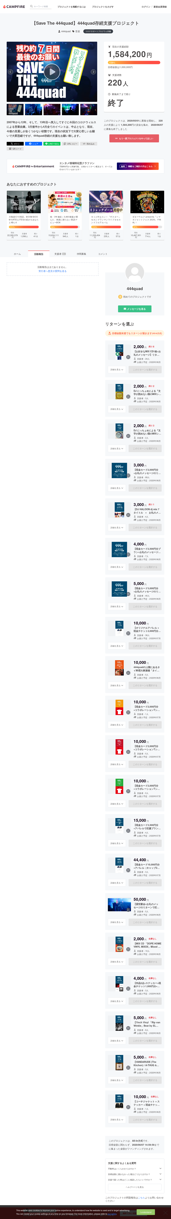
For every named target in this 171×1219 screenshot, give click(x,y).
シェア (35, 143)
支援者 (59, 253)
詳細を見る (116, 369)
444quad (66, 31)
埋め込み (91, 143)
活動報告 (38, 254)
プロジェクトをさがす (103, 6)
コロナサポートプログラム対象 (98, 31)
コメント (103, 253)
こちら (141, 1197)
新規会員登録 (160, 6)
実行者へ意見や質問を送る (53, 271)
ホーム (17, 253)
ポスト (17, 143)
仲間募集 (81, 253)
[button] (138, 166)
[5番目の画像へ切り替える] (88, 109)
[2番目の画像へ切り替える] (33, 109)
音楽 (77, 31)
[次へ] (93, 71)
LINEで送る (53, 143)
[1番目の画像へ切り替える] (15, 109)
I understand (145, 1212)
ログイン (146, 6)
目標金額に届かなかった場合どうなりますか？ (129, 1174)
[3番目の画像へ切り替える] (52, 109)
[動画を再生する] (52, 72)
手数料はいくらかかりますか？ (122, 1168)
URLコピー (72, 143)
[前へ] (10, 71)
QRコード (17, 148)
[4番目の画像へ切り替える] (70, 109)
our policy (112, 1213)
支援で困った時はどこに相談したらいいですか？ (130, 1179)
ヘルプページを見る (135, 1186)
